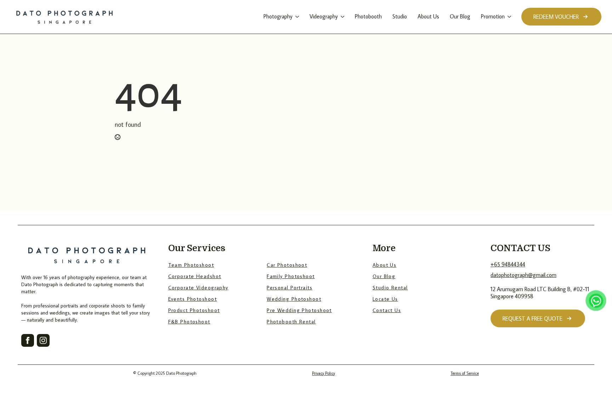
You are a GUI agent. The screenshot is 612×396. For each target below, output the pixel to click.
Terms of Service (464, 373)
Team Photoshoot (191, 264)
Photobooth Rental (291, 321)
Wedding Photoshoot (294, 298)
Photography (278, 16)
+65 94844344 (508, 264)
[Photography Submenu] (297, 16)
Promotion (493, 16)
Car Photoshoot (287, 264)
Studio (399, 16)
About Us (428, 16)
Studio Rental (390, 287)
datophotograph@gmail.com (523, 274)
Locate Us (385, 298)
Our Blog (460, 16)
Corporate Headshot (194, 276)
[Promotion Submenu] (509, 16)
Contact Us (387, 310)
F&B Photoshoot (189, 321)
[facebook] (27, 340)
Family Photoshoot (290, 276)
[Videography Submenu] (342, 16)
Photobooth (368, 16)
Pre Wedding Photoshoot (299, 310)
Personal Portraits (289, 287)
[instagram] (43, 340)
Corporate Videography (198, 287)
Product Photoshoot (194, 310)
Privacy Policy (323, 373)
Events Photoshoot (192, 298)
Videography (324, 16)
